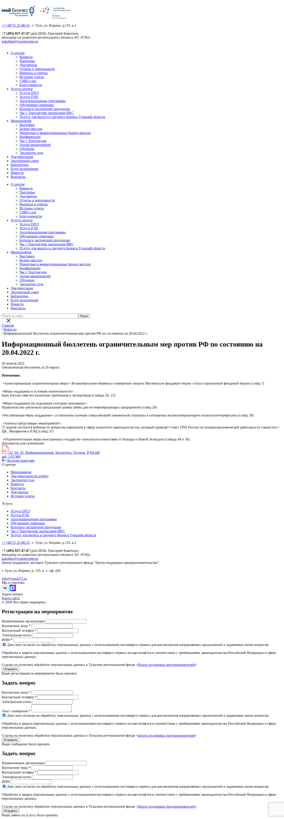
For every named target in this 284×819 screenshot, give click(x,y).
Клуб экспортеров (24, 169)
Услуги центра (22, 89)
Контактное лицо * (16, 626)
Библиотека (19, 165)
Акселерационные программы (43, 101)
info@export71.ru (14, 578)
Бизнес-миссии (31, 129)
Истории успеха (32, 77)
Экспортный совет (25, 161)
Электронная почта (16, 635)
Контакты (18, 177)
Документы (28, 65)
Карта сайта (11, 598)
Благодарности (31, 85)
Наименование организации (23, 621)
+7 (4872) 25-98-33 (16, 25)
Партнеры (27, 61)
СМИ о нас (28, 81)
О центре (18, 53)
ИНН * (7, 640)
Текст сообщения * (16, 711)
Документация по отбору (30, 476)
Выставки (27, 125)
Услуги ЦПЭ (29, 93)
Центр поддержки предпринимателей (166, 665)
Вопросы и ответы (34, 73)
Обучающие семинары (37, 105)
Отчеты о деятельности (37, 69)
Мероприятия (21, 121)
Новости (17, 173)
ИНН (6, 781)
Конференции (30, 137)
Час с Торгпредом (33, 141)
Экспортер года (31, 153)
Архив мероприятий (35, 145)
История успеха (23, 496)
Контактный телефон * (19, 630)
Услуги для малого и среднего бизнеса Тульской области (62, 117)
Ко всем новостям (20, 460)
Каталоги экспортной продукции (45, 109)
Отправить (11, 669)
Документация (22, 157)
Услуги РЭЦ (29, 97)
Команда (26, 57)
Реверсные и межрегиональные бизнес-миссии (55, 133)
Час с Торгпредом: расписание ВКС (47, 113)
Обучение (27, 149)
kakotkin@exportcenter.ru (20, 41)
